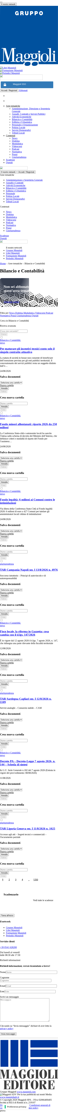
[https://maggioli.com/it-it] (29, 36)
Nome (3, 972)
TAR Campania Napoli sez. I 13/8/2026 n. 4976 (29, 569)
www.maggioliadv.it (9, 1097)
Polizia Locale (18, 127)
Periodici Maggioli (14, 258)
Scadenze (10, 160)
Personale (10, 193)
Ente (2, 991)
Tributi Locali (18, 133)
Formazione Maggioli (16, 255)
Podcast (15, 149)
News (14, 138)
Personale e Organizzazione (25, 124)
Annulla (4, 388)
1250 (35, 879)
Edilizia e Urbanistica (22, 122)
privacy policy (6, 1028)
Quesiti (9, 162)
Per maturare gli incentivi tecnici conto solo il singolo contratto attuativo (27, 350)
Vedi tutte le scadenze (43, 900)
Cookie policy (31, 1108)
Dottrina (16, 141)
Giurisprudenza (19, 157)
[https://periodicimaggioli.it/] (29, 73)
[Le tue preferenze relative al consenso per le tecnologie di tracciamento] (15, 1107)
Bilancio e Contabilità (22, 119)
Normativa (17, 151)
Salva (3, 391)
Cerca (3, 334)
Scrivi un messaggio (9, 997)
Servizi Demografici (21, 130)
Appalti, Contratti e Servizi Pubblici (28, 114)
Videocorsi (17, 146)
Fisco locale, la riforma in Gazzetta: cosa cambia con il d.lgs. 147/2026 (24, 633)
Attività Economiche (21, 116)
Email (3, 986)
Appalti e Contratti (14, 182)
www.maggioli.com (26, 1091)
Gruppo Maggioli (14, 250)
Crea (3, 410)
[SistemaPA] (21, 79)
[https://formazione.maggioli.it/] (29, 70)
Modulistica (17, 143)
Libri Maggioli (13, 253)
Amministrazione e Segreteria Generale (24, 180)
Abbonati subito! (11, 302)
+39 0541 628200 (8, 947)
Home (3, 263)
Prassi (14, 154)
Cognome (4, 977)
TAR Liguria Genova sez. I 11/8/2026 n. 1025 (27, 828)
